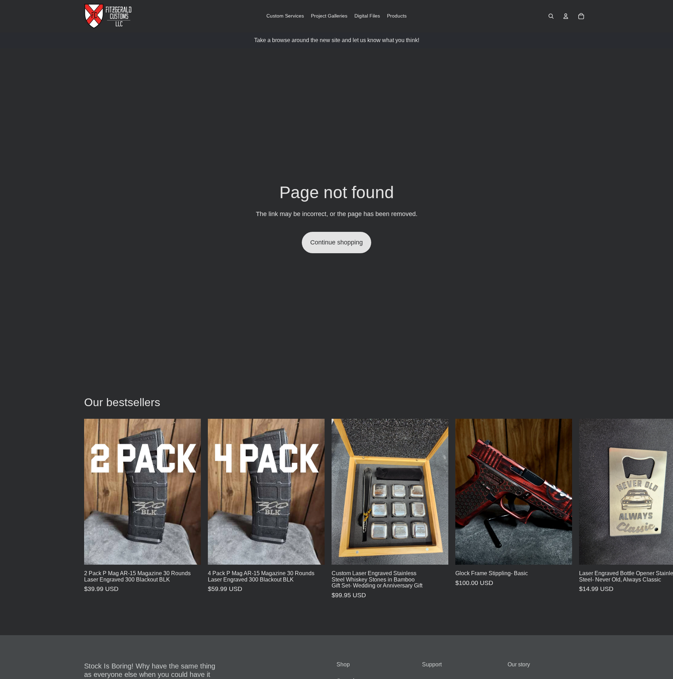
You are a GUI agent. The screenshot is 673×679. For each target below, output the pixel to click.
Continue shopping (336, 242)
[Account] (565, 16)
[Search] (551, 16)
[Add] (190, 553)
